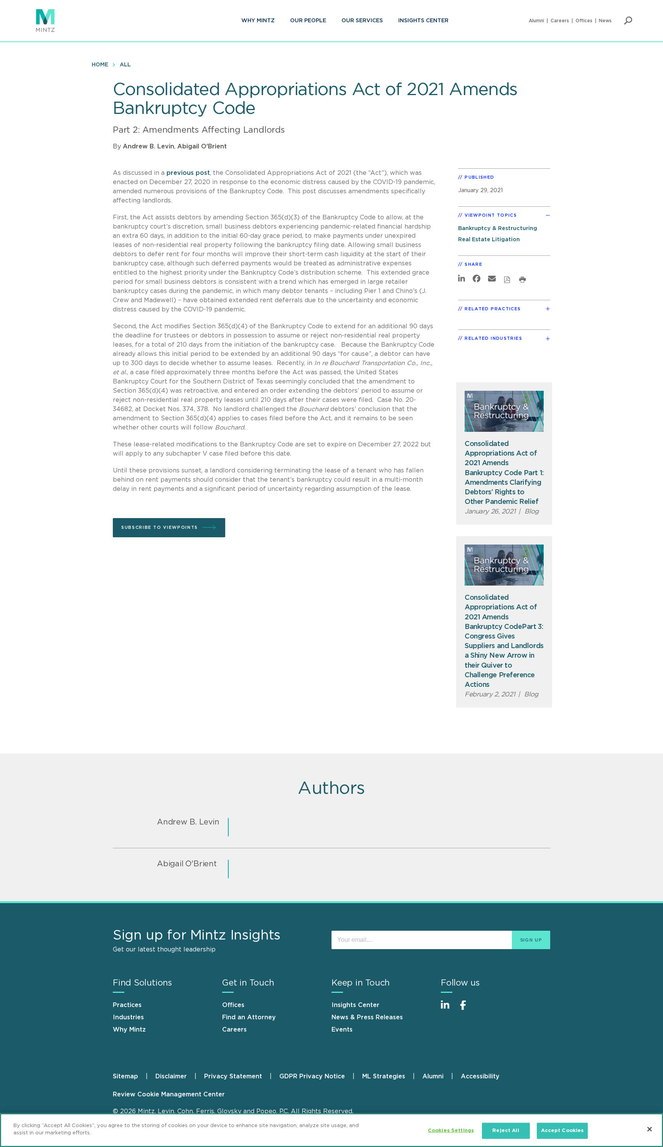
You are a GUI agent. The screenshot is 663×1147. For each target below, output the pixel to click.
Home (100, 64)
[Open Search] (628, 21)
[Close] (649, 1129)
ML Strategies (383, 1076)
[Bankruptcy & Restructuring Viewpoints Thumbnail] (504, 411)
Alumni (536, 20)
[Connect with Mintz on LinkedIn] (448, 1009)
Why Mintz (258, 20)
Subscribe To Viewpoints (159, 527)
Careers (560, 20)
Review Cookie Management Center (169, 1094)
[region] (331, 1130)
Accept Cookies (562, 1130)
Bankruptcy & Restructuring (497, 228)
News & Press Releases (367, 1017)
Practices (127, 1005)
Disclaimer (171, 1076)
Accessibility (480, 1076)
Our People (308, 20)
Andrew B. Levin (148, 146)
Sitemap (125, 1076)
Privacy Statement (233, 1076)
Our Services (362, 20)
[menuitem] (258, 20)
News (605, 20)
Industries (128, 1017)
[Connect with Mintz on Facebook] (467, 1009)
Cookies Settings (451, 1130)
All (125, 64)
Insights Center (423, 20)
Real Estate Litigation (489, 239)
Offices (584, 20)
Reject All (505, 1130)
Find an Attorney (249, 1017)
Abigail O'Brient (202, 146)
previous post (188, 173)
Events (342, 1030)
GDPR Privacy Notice (312, 1076)
